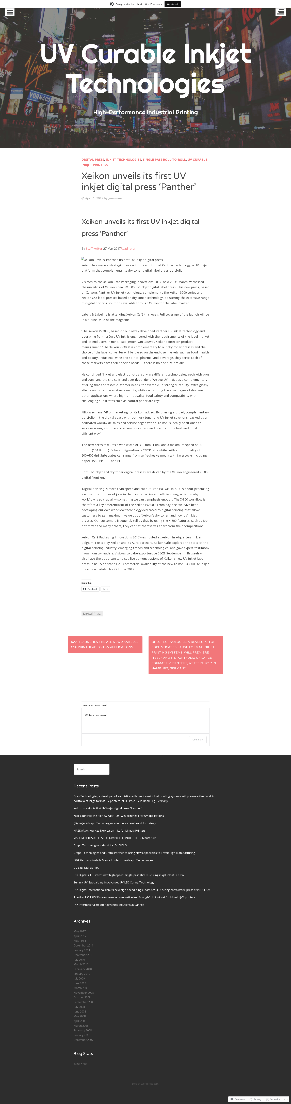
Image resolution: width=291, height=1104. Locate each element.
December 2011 (83, 945)
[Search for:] (91, 769)
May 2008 (80, 1016)
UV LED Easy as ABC (86, 867)
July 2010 (79, 959)
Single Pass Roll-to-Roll (164, 160)
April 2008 (80, 1021)
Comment (197, 739)
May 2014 (80, 941)
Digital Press (93, 160)
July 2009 (79, 978)
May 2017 (80, 931)
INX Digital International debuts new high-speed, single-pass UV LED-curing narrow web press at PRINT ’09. (142, 890)
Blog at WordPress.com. (145, 1083)
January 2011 (82, 950)
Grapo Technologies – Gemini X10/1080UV (100, 845)
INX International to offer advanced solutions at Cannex (109, 905)
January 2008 (82, 1035)
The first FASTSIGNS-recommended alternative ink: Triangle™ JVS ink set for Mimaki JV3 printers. (135, 897)
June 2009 (80, 983)
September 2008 (84, 1002)
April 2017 (80, 936)
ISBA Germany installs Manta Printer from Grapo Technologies (113, 860)
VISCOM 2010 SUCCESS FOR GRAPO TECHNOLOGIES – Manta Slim (115, 838)
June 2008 (80, 1011)
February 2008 (83, 1030)
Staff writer (94, 248)
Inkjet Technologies (123, 160)
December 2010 (83, 955)
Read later (128, 248)
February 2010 (83, 969)
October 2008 (82, 997)
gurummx (115, 198)
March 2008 (81, 1026)
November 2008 (84, 992)
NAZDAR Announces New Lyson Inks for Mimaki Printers (110, 830)
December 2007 (83, 1040)
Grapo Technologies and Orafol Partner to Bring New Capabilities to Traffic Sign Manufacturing (134, 853)
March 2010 (81, 964)
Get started (172, 4)
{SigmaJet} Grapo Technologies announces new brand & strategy (115, 823)
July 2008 (79, 1007)
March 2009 (81, 988)
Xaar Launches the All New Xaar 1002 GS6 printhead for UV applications (104, 644)
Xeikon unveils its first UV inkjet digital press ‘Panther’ (107, 808)
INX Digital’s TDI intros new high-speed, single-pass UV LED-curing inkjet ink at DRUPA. (129, 875)
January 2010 (82, 974)
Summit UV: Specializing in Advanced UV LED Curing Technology (114, 882)
